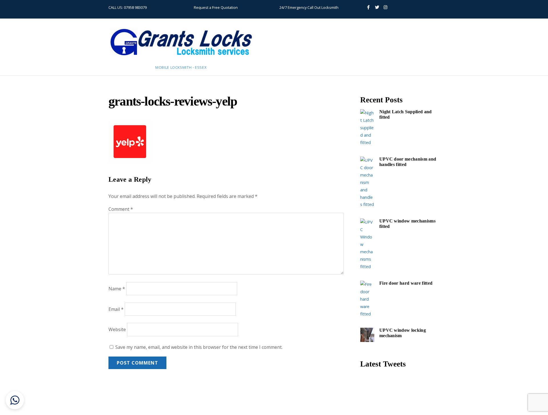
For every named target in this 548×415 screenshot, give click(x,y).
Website (117, 330)
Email (116, 309)
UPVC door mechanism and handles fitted (407, 162)
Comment (120, 209)
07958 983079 (135, 7)
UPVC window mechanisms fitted (407, 223)
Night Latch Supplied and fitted (405, 114)
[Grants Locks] (181, 58)
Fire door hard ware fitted (405, 283)
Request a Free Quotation (216, 7)
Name (116, 289)
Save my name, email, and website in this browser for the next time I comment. (199, 347)
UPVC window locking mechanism (402, 333)
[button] (15, 400)
